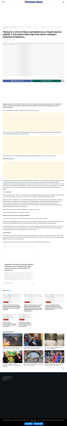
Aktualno (12, 39)
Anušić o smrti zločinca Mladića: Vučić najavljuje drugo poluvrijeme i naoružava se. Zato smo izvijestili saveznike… (12, 307)
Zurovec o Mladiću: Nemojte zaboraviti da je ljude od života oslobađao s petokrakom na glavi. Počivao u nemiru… (54, 307)
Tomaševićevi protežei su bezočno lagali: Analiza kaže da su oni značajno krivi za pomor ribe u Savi (25, 324)
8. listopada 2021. (6, 39)
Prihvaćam (28, 423)
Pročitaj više (38, 423)
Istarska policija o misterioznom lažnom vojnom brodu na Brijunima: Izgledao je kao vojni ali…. (10, 324)
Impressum (5, 379)
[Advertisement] (33, 17)
